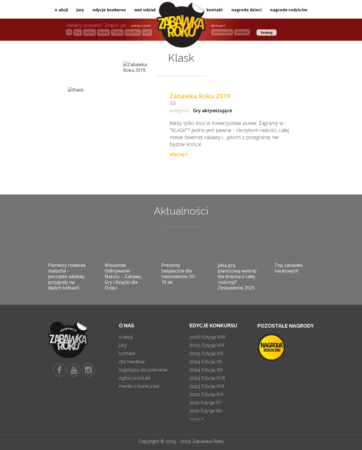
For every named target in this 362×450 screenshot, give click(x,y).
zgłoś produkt (134, 378)
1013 (132, 32)
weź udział (145, 9)
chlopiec (242, 32)
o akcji (61, 9)
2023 (207, 378)
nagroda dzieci (246, 9)
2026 (207, 337)
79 (117, 32)
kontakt (214, 9)
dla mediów (132, 361)
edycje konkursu (109, 9)
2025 (206, 345)
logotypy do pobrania (143, 370)
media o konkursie (139, 386)
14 (147, 32)
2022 (206, 394)
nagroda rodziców (288, 9)
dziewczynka (222, 32)
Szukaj (266, 32)
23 (89, 32)
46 (103, 32)
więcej (178, 154)
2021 (205, 402)
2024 (205, 361)
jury (80, 9)
